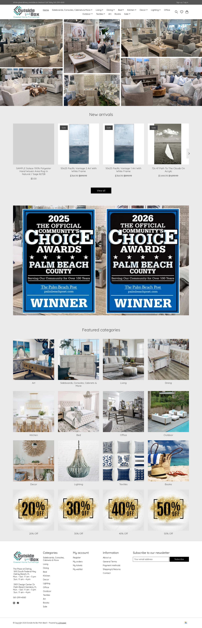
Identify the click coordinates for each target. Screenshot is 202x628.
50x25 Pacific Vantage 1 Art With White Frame (123, 169)
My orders (78, 561)
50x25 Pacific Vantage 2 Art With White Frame (79, 169)
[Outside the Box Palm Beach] (26, 12)
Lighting (78, 484)
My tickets (77, 565)
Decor (33, 484)
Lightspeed (62, 623)
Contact (106, 573)
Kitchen (34, 434)
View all (101, 190)
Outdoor (168, 434)
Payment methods (111, 565)
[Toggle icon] (176, 11)
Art (109, 14)
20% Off (33, 533)
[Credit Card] (185, 623)
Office (167, 10)
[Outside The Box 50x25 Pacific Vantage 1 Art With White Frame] (123, 144)
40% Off (123, 533)
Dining (168, 382)
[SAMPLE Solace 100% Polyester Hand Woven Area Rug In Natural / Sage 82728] (33, 144)
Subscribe (179, 559)
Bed (78, 434)
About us (107, 557)
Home (46, 10)
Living (123, 382)
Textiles (123, 484)
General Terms (110, 561)
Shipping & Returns (112, 569)
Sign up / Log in (182, 2)
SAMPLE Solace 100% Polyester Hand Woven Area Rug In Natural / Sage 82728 (33, 171)
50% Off (168, 533)
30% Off (78, 533)
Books (118, 14)
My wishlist (78, 569)
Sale (45, 606)
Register (77, 557)
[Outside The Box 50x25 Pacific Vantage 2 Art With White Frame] (78, 144)
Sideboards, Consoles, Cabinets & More (78, 384)
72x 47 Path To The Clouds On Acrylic (168, 169)
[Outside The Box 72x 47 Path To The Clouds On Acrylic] (168, 144)
